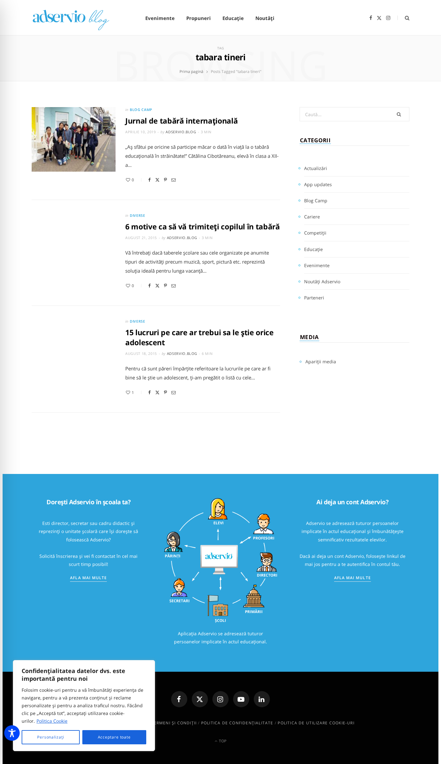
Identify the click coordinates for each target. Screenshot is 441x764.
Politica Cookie (51, 721)
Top (222, 741)
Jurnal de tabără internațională (181, 121)
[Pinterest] (165, 180)
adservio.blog (181, 131)
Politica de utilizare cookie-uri (316, 723)
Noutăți (264, 18)
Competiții (315, 233)
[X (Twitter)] (200, 699)
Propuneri (198, 18)
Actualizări (315, 168)
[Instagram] (220, 699)
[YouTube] (241, 699)
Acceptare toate (114, 737)
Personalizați (50, 737)
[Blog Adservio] (78, 18)
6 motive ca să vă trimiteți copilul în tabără (202, 226)
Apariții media (320, 361)
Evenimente (160, 18)
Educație (233, 18)
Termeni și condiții (174, 723)
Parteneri (314, 298)
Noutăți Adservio (322, 281)
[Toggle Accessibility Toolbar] (12, 733)
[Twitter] (157, 180)
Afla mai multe (88, 577)
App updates (318, 184)
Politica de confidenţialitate (237, 723)
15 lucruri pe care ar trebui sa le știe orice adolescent (199, 337)
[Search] (403, 17)
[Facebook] (149, 180)
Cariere (312, 217)
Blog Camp (141, 109)
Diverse (137, 215)
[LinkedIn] (262, 699)
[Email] (173, 180)
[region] (84, 705)
